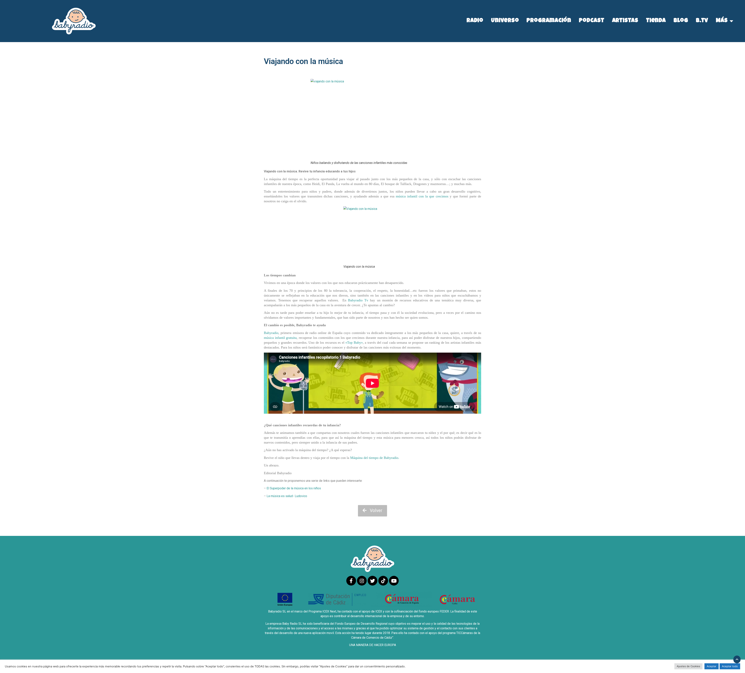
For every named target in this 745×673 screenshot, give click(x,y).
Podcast (591, 21)
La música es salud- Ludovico (286, 496)
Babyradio (271, 333)
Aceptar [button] (711, 666)
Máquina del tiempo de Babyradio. (374, 458)
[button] (372, 510)
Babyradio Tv (358, 300)
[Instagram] (362, 581)
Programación (549, 21)
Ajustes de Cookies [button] (688, 666)
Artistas (625, 21)
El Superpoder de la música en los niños (294, 488)
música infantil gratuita (280, 338)
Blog (681, 21)
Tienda (656, 21)
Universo (505, 21)
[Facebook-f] (351, 581)
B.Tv (702, 21)
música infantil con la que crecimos (422, 196)
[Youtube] (394, 581)
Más (722, 21)
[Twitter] (372, 581)
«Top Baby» (354, 342)
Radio (475, 21)
